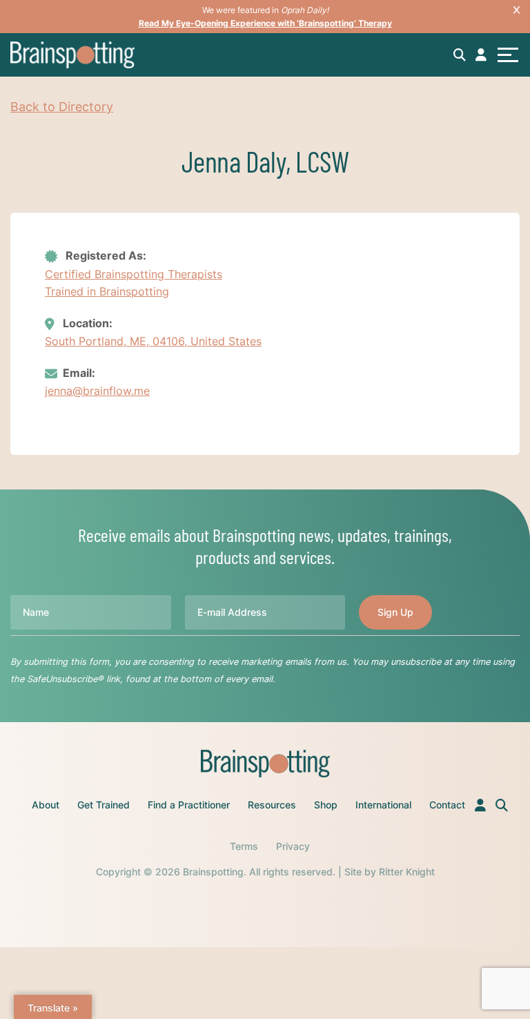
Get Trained (103, 805)
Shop (325, 805)
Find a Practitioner (189, 805)
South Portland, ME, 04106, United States (153, 341)
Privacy (293, 846)
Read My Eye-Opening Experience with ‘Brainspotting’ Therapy (265, 23)
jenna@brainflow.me (97, 391)
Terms (244, 846)
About (45, 805)
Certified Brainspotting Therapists (133, 274)
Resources (272, 805)
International (383, 805)
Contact (447, 805)
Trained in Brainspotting (107, 291)
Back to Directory (61, 106)
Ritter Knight (407, 871)
